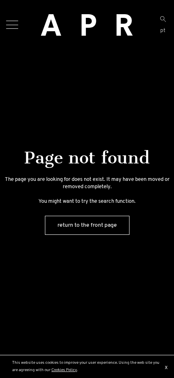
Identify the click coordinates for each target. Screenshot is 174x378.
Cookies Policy (64, 370)
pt (163, 30)
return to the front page (87, 225)
